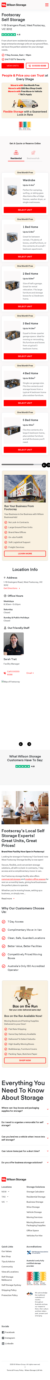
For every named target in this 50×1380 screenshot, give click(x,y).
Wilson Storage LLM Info (33, 1370)
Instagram (10, 1338)
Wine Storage (33, 1207)
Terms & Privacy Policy (15, 1370)
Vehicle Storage (34, 1212)
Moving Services (34, 1217)
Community (7, 1266)
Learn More (25, 553)
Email (29, 673)
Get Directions (10, 588)
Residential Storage (36, 1197)
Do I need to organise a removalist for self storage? (22, 1124)
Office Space (33, 1230)
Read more (7, 898)
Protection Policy (10, 1295)
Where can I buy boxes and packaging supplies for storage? (20, 1109)
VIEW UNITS (13, 65)
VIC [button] (3, 1202)
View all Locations (10, 1272)
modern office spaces (35, 879)
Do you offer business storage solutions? (22, 1162)
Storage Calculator (35, 1191)
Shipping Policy (9, 1290)
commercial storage (11, 879)
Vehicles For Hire (34, 1235)
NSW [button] (4, 1191)
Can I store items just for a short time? (21, 1151)
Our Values (7, 1251)
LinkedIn (9, 1343)
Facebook (10, 1332)
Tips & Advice (8, 1261)
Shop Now (25, 1060)
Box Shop (6, 1256)
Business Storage (35, 1202)
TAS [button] (4, 1197)
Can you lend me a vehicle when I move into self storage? (23, 1138)
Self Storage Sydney (11, 1285)
